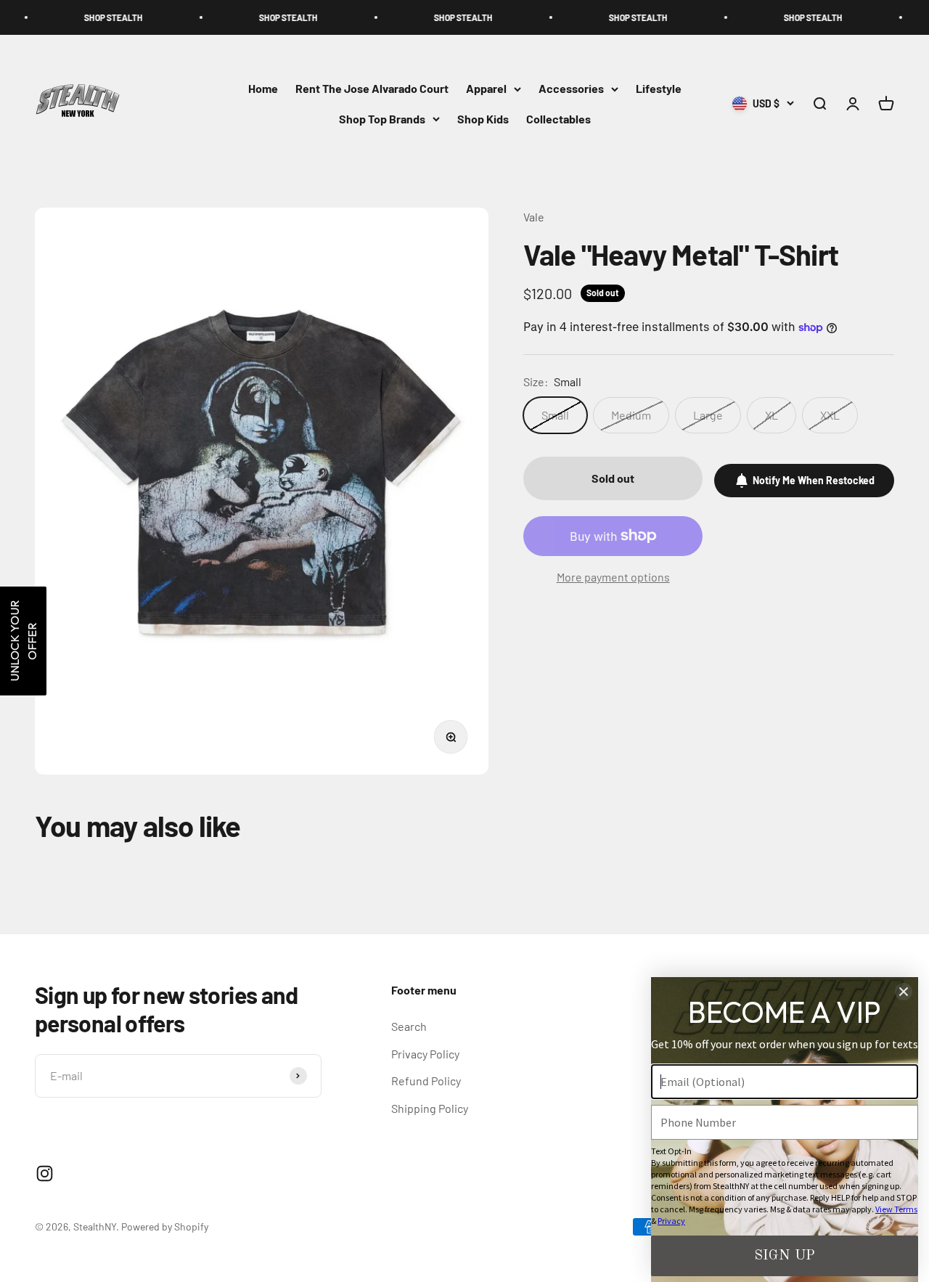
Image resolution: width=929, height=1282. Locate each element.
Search (409, 1026)
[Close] (903, 991)
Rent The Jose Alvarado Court (372, 89)
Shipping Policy (429, 1108)
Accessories (571, 89)
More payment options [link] (613, 577)
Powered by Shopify (164, 1226)
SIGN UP (784, 1256)
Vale (533, 217)
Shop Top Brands (382, 119)
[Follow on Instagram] (44, 1173)
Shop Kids (483, 119)
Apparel (486, 89)
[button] (23, 641)
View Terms (896, 1209)
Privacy (671, 1220)
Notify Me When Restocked (814, 480)
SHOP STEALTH (78, 17)
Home (263, 89)
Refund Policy (426, 1080)
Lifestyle (659, 89)
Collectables (558, 119)
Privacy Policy (425, 1054)
